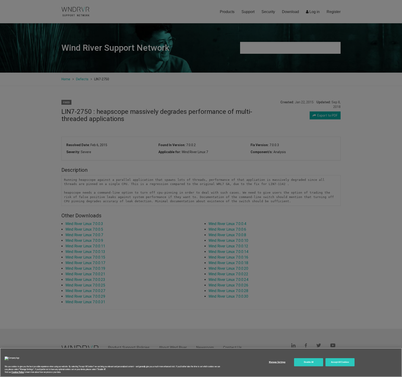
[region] (201, 362)
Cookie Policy (17, 372)
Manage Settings (277, 362)
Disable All (309, 362)
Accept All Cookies (340, 362)
